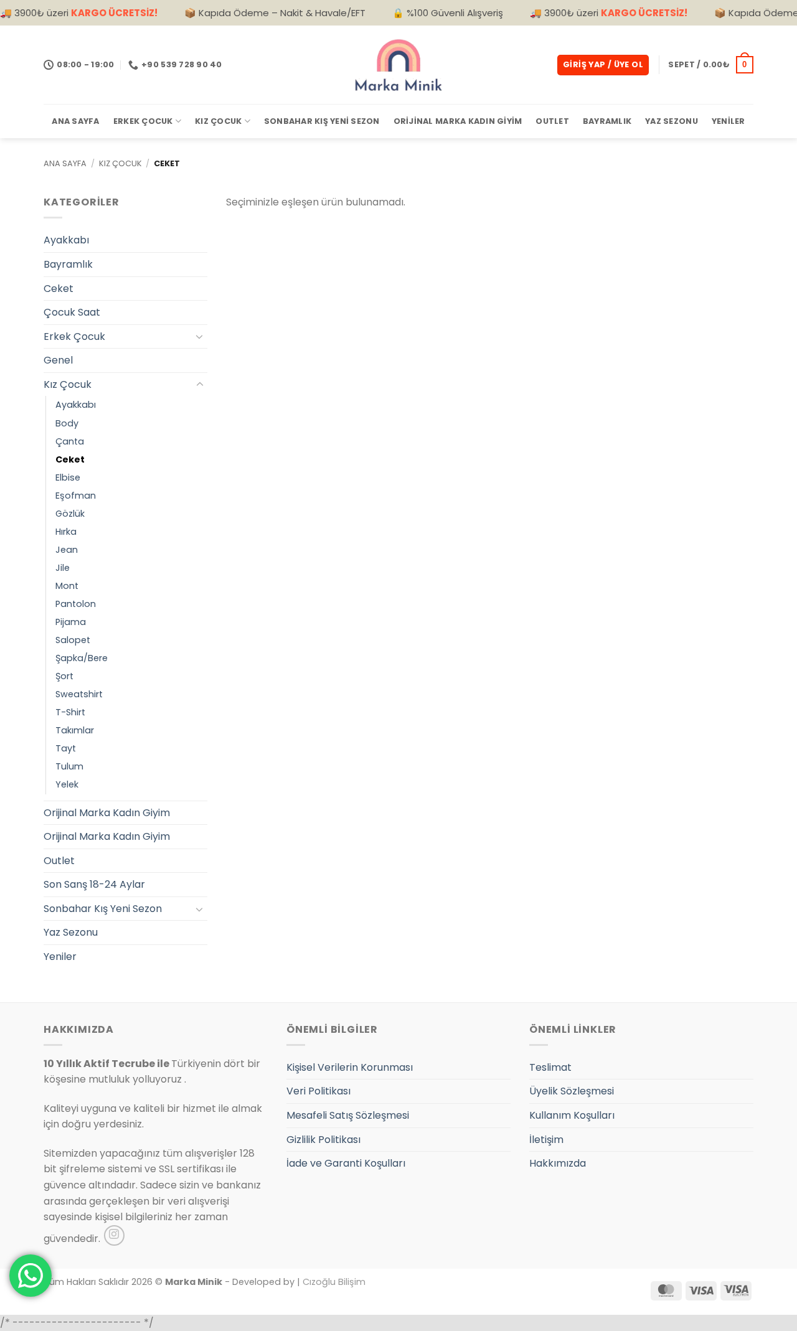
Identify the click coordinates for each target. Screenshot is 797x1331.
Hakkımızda (557, 1163)
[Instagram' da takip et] (114, 1235)
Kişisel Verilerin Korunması (349, 1067)
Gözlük (70, 513)
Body (66, 423)
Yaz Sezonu (671, 121)
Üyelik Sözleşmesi (571, 1091)
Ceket (58, 288)
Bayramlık (607, 121)
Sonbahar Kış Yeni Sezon (322, 121)
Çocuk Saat (72, 312)
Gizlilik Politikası (323, 1139)
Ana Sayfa (75, 121)
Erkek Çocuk (143, 121)
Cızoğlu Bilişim (334, 1282)
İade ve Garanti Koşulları (345, 1163)
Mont (66, 586)
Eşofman (75, 495)
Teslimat (550, 1067)
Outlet (552, 121)
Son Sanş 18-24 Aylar (94, 884)
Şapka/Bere (81, 658)
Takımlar (74, 730)
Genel (58, 360)
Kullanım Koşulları (572, 1115)
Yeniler (728, 121)
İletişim (546, 1139)
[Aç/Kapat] (199, 336)
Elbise (67, 477)
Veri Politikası (318, 1091)
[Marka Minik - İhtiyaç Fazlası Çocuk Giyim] (398, 65)
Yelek (66, 784)
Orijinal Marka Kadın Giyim (458, 121)
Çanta (69, 441)
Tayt (65, 748)
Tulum (69, 766)
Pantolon (75, 604)
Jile (62, 568)
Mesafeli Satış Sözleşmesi (347, 1115)
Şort (64, 676)
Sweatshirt (79, 694)
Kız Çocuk (218, 121)
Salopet (72, 640)
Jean (66, 549)
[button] (603, 65)
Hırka (66, 531)
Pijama (70, 622)
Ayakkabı (66, 240)
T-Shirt (70, 712)
